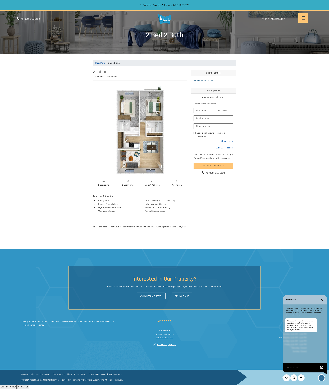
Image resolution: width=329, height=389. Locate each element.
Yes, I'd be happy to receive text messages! (211, 135)
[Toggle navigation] (303, 18)
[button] (164, 5)
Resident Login (27, 374)
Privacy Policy (200, 158)
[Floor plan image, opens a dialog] (140, 130)
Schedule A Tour (8, 387)
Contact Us (94, 374)
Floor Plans (100, 63)
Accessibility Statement (111, 374)
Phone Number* (203, 126)
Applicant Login (43, 374)
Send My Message (213, 166)
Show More (227, 141)
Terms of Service (217, 158)
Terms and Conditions (62, 374)
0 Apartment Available (203, 80)
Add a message (224, 148)
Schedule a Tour (151, 295)
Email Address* (202, 118)
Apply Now (183, 295)
